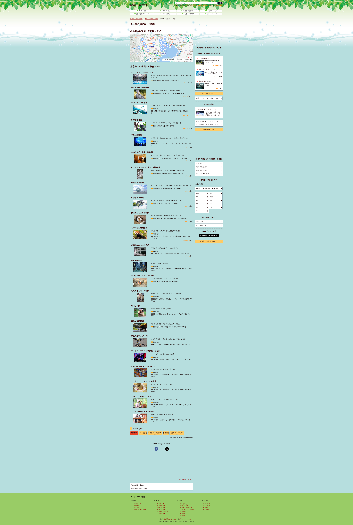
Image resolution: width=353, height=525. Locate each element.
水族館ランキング (215, 98)
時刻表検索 (137, 503)
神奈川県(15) (143, 433)
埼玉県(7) (159, 433)
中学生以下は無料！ (201, 170)
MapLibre (171, 59)
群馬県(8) (181, 433)
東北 (196, 5)
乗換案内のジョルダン (171, 519)
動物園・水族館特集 (138, 5)
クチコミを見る (200, 221)
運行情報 (136, 507)
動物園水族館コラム (189, 11)
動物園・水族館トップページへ (140, 488)
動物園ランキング (201, 98)
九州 (217, 5)
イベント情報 (143, 11)
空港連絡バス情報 (162, 511)
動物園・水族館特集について (208, 241)
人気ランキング (212, 11)
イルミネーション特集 (187, 509)
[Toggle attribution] (191, 59)
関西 (188, 5)
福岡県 (216, 188)
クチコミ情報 (166, 14)
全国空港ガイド (162, 513)
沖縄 (220, 5)
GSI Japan (180, 59)
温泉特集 (183, 515)
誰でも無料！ (199, 163)
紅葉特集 (183, 511)
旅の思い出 (206, 509)
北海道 (192, 5)
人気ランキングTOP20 (208, 93)
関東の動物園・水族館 (151, 19)
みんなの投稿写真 (188, 14)
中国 (210, 5)
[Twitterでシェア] (167, 449)
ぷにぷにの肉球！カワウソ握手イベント (207, 124)
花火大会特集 (184, 505)
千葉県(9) (151, 433)
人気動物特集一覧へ (208, 129)
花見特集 (183, 503)
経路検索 (136, 505)
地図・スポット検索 (140, 509)
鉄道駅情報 (160, 503)
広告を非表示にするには (185, 479)
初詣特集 (183, 513)
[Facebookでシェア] (156, 449)
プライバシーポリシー (186, 519)
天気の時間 (206, 505)
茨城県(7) (166, 433)
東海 (207, 5)
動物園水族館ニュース (142, 14)
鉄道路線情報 (161, 505)
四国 (214, 5)
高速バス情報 (161, 509)
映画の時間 (206, 503)
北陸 (204, 5)
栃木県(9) (173, 433)
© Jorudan (186, 59)
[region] (161, 48)
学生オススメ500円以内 (202, 174)
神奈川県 (207, 188)
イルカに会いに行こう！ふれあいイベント (208, 121)
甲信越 (200, 5)
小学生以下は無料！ (201, 167)
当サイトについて (211, 14)
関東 (184, 5)
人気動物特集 (166, 11)
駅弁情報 (206, 507)
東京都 (198, 188)
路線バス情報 (161, 507)
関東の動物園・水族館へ (138, 485)
